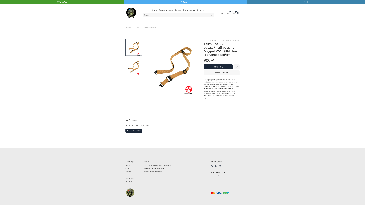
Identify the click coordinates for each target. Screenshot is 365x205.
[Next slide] (197, 67)
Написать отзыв (134, 131)
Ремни (137, 27)
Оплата (162, 10)
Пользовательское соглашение (154, 168)
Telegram (186, 2)
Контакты (200, 10)
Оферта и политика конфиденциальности (157, 165)
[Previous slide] (149, 67)
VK (307, 2)
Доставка (169, 10)
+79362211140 (218, 172)
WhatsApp (63, 2)
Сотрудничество (189, 10)
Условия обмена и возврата (153, 172)
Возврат (178, 10)
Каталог (155, 10)
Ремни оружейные (150, 27)
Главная (128, 27)
